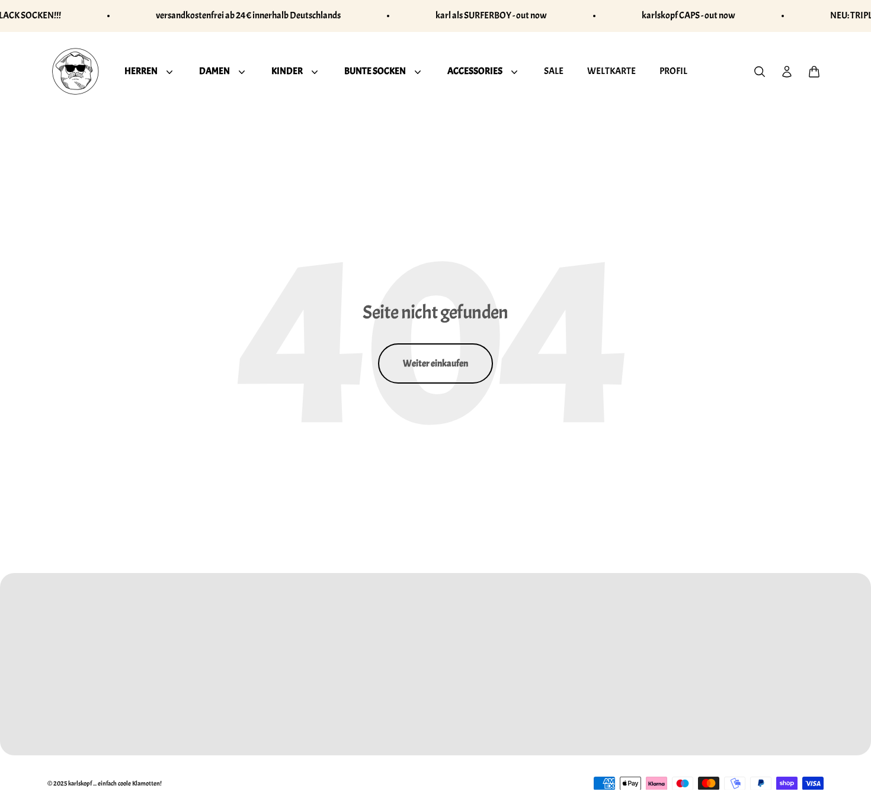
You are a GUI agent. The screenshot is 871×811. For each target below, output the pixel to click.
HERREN (141, 70)
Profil (673, 70)
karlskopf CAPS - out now (688, 15)
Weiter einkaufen (435, 363)
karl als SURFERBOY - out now (491, 15)
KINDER (287, 70)
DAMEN (214, 70)
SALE (553, 70)
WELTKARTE (611, 70)
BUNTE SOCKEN (375, 70)
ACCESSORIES (474, 70)
